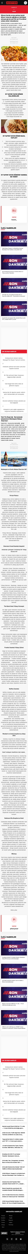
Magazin (11, 1220)
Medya (11, 1215)
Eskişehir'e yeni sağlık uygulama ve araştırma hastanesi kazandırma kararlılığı (14, 411)
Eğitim (10, 1222)
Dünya (3, 1224)
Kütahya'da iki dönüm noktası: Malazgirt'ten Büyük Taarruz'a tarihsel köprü (14, 360)
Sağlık (10, 1218)
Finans (3, 1222)
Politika (3, 1220)
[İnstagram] (16, 1239)
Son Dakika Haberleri (14, 1211)
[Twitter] (7, 1239)
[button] (2, 3)
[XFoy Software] (4, 1233)
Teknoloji (10, 1224)
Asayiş (3, 1215)
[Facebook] (11, 1239)
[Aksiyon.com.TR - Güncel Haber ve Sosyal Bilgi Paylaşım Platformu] (12, 3)
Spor (3, 1227)
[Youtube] (20, 1239)
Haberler (14, 7)
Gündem (3, 1218)
